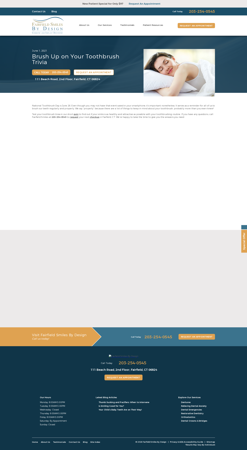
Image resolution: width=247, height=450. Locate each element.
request (74, 117)
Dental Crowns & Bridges (194, 421)
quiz (76, 114)
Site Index (95, 442)
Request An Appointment (144, 3)
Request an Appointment (196, 25)
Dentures (186, 402)
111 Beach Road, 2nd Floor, (67, 79)
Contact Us (39, 11)
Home (35, 442)
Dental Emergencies (191, 409)
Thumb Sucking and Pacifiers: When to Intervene (57, 312)
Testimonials (127, 25)
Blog (54, 11)
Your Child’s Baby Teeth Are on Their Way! (184, 310)
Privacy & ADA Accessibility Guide (186, 442)
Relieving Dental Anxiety (194, 406)
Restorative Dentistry (192, 413)
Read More (37, 318)
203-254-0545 (59, 117)
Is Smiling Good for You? (110, 310)
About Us (84, 25)
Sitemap (211, 442)
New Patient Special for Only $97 (102, 3)
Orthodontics (188, 417)
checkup (94, 117)
